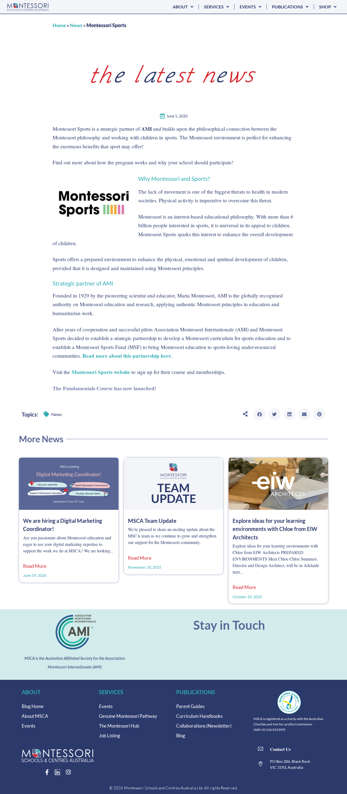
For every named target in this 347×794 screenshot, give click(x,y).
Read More (34, 566)
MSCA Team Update (152, 520)
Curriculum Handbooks (199, 716)
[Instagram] (68, 772)
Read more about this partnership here (126, 356)
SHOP (325, 6)
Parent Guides (190, 706)
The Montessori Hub (119, 726)
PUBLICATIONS (287, 6)
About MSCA (35, 716)
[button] (259, 414)
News (76, 25)
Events (28, 726)
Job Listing (109, 735)
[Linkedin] (57, 772)
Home (59, 25)
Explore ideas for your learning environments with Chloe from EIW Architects (275, 528)
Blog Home (33, 706)
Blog (180, 735)
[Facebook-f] (47, 772)
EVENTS (248, 6)
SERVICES (214, 6)
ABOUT (180, 6)
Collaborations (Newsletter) (204, 726)
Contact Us (280, 749)
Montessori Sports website (101, 372)
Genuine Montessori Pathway (128, 716)
